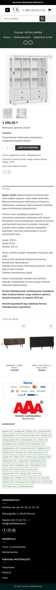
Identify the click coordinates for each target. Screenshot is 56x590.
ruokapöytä (21, 465)
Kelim (43, 440)
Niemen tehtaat (40, 159)
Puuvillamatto (37, 461)
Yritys (5, 578)
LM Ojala (20, 453)
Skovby (25, 474)
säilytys (5, 162)
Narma (31, 457)
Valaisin (8, 482)
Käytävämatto (10, 448)
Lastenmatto (28, 448)
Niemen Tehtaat (19, 166)
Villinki (35, 482)
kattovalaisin (29, 440)
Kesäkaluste (10, 444)
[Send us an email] (14, 530)
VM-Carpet (9, 486)
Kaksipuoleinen (11, 440)
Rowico (7, 465)
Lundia (7, 457)
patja (23, 461)
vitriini (12, 162)
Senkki (19, 469)
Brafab (20, 431)
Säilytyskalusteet (22, 37)
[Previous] (6, 80)
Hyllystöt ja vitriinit (43, 37)
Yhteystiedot (8, 567)
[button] (7, 10)
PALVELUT (6, 573)
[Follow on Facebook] (4, 530)
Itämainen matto (30, 436)
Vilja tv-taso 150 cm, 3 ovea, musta (41, 366)
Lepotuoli (43, 448)
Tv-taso (44, 478)
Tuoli (32, 478)
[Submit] (42, 18)
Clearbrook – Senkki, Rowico (14, 366)
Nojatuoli (44, 457)
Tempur (21, 478)
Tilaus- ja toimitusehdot (14, 547)
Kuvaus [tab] (5, 189)
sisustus (32, 469)
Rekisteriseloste (10, 552)
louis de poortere (38, 453)
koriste (24, 444)
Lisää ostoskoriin (28, 147)
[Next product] (26, 42)
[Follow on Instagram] (9, 530)
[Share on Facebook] (4, 172)
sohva (37, 474)
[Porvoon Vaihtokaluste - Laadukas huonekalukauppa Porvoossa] (29, 10)
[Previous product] (31, 42)
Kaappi (30, 159)
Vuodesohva (25, 486)
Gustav (23, 159)
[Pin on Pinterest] (9, 172)
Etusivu (7, 37)
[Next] (49, 80)
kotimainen (37, 444)
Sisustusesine (10, 474)
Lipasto (8, 453)
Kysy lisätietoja (31, 304)
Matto (19, 457)
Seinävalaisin (38, 465)
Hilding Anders (11, 436)
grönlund (44, 431)
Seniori (7, 469)
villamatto (22, 482)
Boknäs (8, 431)
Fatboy (31, 431)
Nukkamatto (10, 461)
